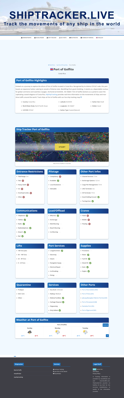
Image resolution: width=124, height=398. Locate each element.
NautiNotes (74, 37)
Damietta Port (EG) (88, 306)
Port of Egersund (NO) (89, 310)
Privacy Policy (96, 373)
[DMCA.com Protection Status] (98, 369)
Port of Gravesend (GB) (89, 302)
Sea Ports (63, 37)
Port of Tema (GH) (88, 294)
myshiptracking (18, 377)
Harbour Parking (59, 369)
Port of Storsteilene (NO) (90, 290)
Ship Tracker (52, 37)
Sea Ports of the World (60, 371)
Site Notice (96, 371)
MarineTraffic (26, 37)
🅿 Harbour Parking (87, 37)
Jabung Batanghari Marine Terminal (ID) (94, 298)
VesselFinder (40, 37)
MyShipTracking (51, 94)
